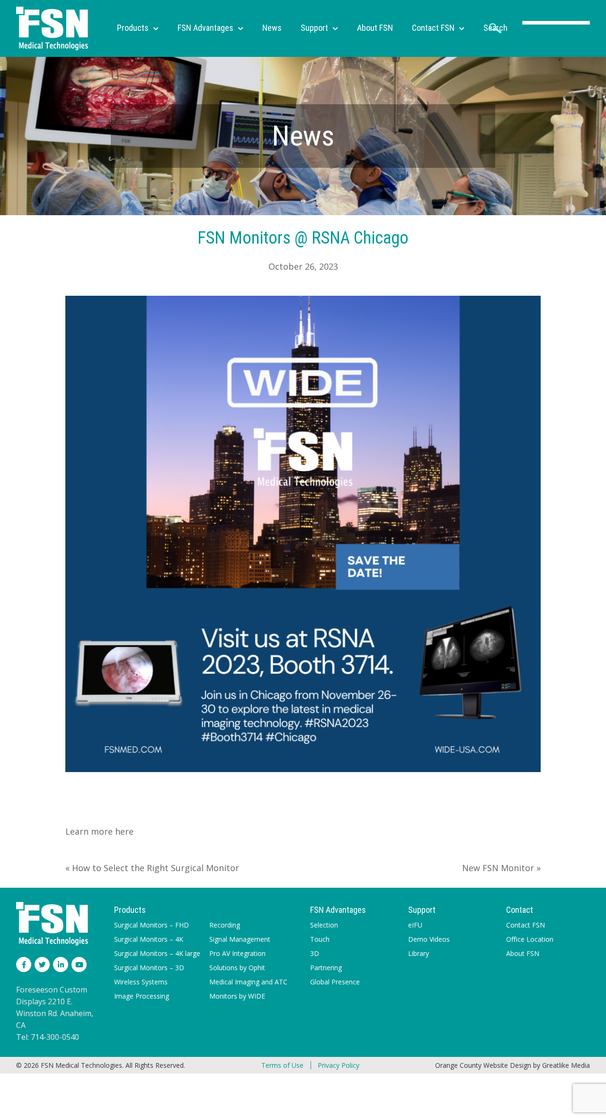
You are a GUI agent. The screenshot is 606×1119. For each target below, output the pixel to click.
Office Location (529, 939)
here (123, 831)
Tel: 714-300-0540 (47, 1037)
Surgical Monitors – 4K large (157, 953)
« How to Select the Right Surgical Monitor (152, 867)
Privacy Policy (338, 1065)
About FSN (522, 953)
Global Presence (335, 981)
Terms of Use (282, 1065)
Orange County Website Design (483, 1065)
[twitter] (42, 964)
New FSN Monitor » (501, 867)
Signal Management (239, 939)
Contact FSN (525, 924)
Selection (324, 924)
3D (314, 953)
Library (418, 953)
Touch (320, 939)
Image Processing (141, 996)
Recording (224, 924)
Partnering (326, 967)
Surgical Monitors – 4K (148, 939)
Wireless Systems (141, 981)
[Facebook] (23, 964)
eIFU (415, 924)
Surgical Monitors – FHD (151, 924)
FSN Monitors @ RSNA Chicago (303, 237)
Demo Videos (429, 939)
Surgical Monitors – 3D (149, 967)
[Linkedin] (60, 964)
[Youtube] (79, 964)
